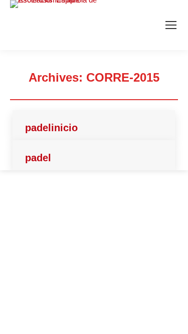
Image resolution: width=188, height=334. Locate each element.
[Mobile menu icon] (171, 25)
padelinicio (51, 127)
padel (38, 157)
